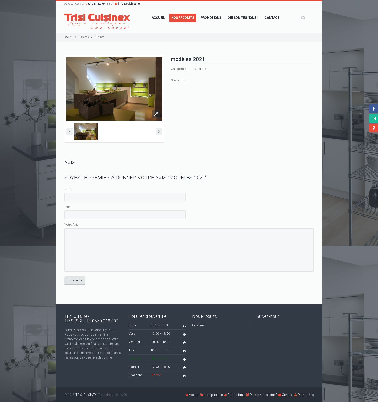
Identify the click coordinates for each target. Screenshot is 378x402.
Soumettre (75, 280)
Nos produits (213, 395)
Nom (67, 189)
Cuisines (84, 37)
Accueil (68, 37)
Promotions (236, 395)
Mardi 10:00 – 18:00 (149, 333)
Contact (287, 395)
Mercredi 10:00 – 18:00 (149, 342)
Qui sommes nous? (263, 395)
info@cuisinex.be (128, 3)
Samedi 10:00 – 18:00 (149, 367)
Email (68, 207)
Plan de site (305, 395)
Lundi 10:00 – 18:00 (149, 325)
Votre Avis (71, 224)
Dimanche (144, 375)
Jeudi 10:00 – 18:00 (149, 350)
